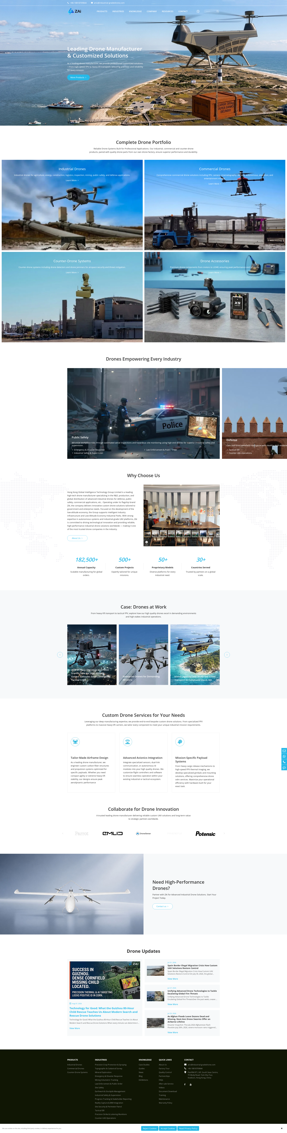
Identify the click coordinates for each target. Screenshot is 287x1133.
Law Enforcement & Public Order (160, 449)
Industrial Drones (72, 186)
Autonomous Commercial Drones (209, 205)
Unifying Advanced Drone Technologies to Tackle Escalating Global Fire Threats (192, 992)
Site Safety (99, 1087)
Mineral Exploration (103, 1072)
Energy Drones (58, 212)
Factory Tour (164, 1068)
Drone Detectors (14, 299)
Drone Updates (143, 951)
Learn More (71, 225)
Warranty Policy (165, 1103)
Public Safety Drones (61, 199)
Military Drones (13, 220)
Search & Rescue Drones (108, 212)
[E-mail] (284, 750)
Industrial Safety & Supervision (87, 453)
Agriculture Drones (60, 216)
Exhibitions (143, 1080)
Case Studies (144, 1064)
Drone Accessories (215, 291)
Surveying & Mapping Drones (110, 207)
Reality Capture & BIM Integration (109, 1103)
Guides (142, 1068)
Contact (183, 11)
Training (162, 1095)
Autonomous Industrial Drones (20, 203)
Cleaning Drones (105, 203)
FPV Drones (245, 205)
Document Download (168, 1091)
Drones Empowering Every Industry (143, 359)
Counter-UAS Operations (105, 1118)
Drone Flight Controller (205, 299)
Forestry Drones (14, 216)
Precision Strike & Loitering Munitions (111, 1114)
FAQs (161, 1080)
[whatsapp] (284, 756)
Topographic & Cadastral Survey (108, 1068)
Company (152, 11)
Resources (167, 11)
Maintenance (164, 1099)
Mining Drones (13, 207)
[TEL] (284, 762)
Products (102, 11)
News (141, 1072)
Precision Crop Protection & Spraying (110, 1064)
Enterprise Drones (158, 209)
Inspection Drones (106, 199)
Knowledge (135, 11)
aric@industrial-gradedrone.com (108, 2)
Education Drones (157, 214)
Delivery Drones (157, 205)
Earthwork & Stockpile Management (110, 1091)
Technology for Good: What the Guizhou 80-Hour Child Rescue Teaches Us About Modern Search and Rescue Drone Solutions (104, 1011)
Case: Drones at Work (143, 607)
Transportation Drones (62, 203)
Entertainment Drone (204, 209)
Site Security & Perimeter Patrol (108, 1106)
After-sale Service (166, 1084)
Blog (140, 1076)
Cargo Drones (13, 199)
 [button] (213, 413)
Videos (162, 1087)
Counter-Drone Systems (72, 291)
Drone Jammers (59, 299)
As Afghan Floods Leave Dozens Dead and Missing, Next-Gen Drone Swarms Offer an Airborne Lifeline (189, 1019)
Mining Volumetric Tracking (106, 1080)
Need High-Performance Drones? (178, 885)
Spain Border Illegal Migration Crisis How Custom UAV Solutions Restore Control (192, 966)
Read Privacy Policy (188, 1128)
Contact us (162, 906)
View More (76, 1028)
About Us (77, 538)
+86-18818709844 (77, 2)
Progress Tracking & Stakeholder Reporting (113, 1099)
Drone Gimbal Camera (159, 299)
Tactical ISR (99, 1110)
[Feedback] (284, 767)
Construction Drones (61, 207)
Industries (118, 11)
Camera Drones (247, 209)
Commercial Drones (215, 192)
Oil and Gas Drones (15, 212)
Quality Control (165, 1072)
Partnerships (164, 1076)
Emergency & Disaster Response (88, 449)
